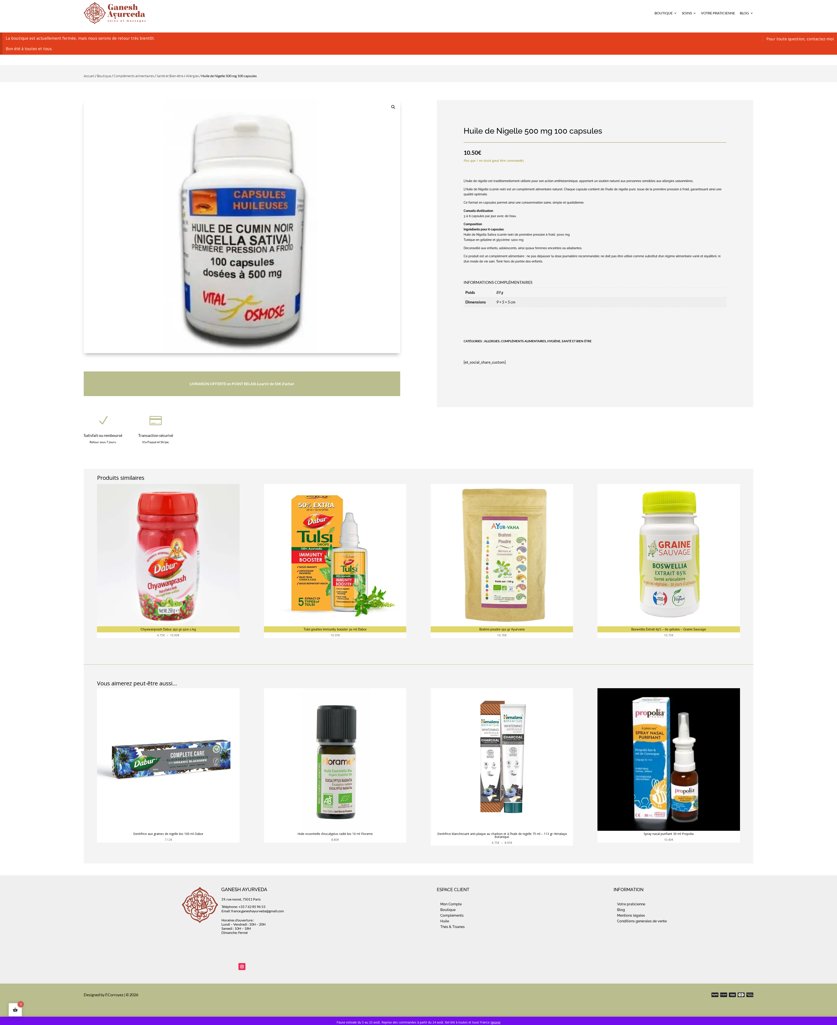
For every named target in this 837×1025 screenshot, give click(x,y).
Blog (744, 13)
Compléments (452, 915)
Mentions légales (631, 915)
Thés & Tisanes (452, 927)
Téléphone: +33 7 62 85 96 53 (243, 906)
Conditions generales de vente (642, 921)
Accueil (89, 76)
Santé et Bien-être (170, 76)
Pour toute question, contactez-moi (800, 38)
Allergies (192, 76)
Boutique (664, 13)
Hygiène (553, 341)
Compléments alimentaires (134, 76)
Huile (444, 921)
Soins (687, 13)
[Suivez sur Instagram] (241, 966)
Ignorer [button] (495, 1022)
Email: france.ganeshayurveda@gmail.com (252, 911)
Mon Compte (451, 904)
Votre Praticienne (718, 13)
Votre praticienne (631, 904)
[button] (393, 107)
